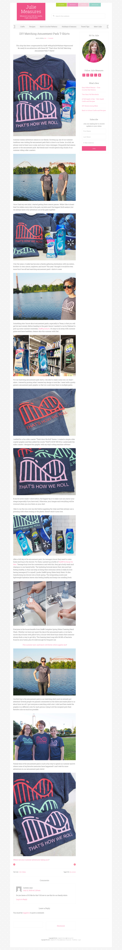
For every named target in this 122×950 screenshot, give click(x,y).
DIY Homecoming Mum (90, 106)
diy (70, 872)
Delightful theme (62, 938)
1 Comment (50, 38)
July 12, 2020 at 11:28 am (31, 890)
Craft (20, 872)
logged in (26, 913)
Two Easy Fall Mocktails (90, 94)
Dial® (61, 562)
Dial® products (44, 329)
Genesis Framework (66, 940)
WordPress (74, 940)
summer (74, 872)
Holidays (24, 872)
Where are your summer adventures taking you (31, 860)
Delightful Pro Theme (55, 940)
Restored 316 (70, 938)
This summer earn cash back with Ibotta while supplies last (44, 645)
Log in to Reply (21, 899)
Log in (79, 940)
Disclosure (61, 926)
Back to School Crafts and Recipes (94, 110)
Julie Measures (31, 9)
